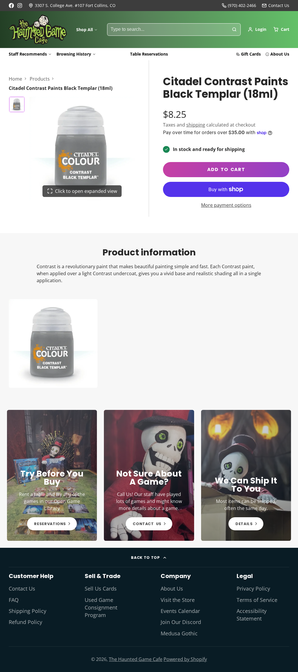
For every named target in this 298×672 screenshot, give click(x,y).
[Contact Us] (275, 5)
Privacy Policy (253, 588)
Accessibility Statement (252, 614)
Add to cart (226, 169)
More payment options (226, 205)
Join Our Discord (181, 621)
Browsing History (73, 54)
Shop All (84, 29)
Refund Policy (25, 621)
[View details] (52, 475)
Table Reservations (149, 54)
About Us (279, 54)
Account (257, 29)
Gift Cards (251, 54)
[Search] (234, 30)
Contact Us (22, 588)
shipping (195, 125)
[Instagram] (20, 5)
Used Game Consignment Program (101, 607)
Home (15, 79)
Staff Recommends (28, 54)
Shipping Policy (27, 610)
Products (40, 79)
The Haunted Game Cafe (135, 659)
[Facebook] (11, 5)
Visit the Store (178, 599)
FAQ (14, 599)
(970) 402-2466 (242, 5)
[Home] (38, 30)
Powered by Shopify (185, 659)
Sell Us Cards (101, 588)
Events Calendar (180, 610)
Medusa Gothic (179, 633)
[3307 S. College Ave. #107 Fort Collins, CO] (72, 5)
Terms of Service (257, 599)
